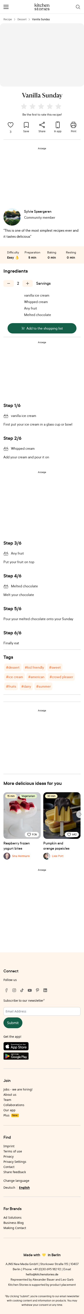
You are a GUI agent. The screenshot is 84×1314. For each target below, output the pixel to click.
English (24, 1187)
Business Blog (13, 1223)
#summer (43, 686)
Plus (10, 1115)
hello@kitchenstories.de (42, 1274)
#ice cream (14, 676)
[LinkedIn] (45, 990)
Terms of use (12, 1151)
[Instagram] (14, 990)
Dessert (21, 19)
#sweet (55, 667)
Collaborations (13, 1105)
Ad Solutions (12, 1217)
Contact (8, 1167)
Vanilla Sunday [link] (41, 19)
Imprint (8, 1146)
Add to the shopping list (44, 328)
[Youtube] (30, 990)
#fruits (11, 686)
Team (7, 1100)
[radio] (23, 106)
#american (36, 676)
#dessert (13, 667)
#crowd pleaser (61, 676)
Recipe (7, 19)
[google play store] (42, 1057)
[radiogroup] (42, 107)
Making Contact (14, 1228)
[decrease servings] (8, 283)
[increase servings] (27, 283)
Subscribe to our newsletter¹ (24, 1000)
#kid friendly (34, 667)
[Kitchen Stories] (42, 6)
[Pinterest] (37, 990)
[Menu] (6, 6)
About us (9, 1094)
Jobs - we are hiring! (18, 1089)
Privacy (8, 1156)
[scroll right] (80, 814)
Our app (9, 1110)
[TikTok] (22, 990)
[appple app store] (42, 1047)
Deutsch (9, 1187)
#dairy (26, 686)
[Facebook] (6, 990)
